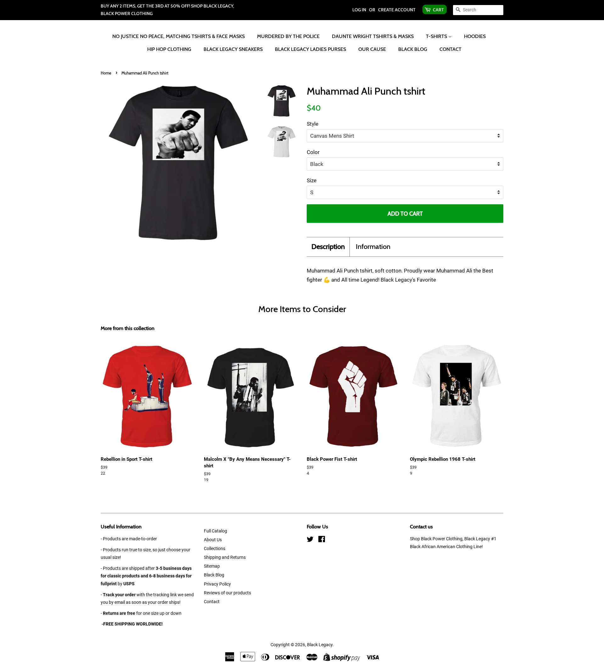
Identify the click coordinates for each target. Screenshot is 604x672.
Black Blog (412, 49)
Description (328, 246)
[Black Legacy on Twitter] (310, 540)
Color (313, 152)
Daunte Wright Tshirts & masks (373, 36)
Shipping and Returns (225, 557)
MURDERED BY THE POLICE (288, 36)
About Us (213, 540)
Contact (450, 49)
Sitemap (212, 566)
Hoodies (475, 36)
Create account (397, 10)
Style (312, 124)
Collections (214, 548)
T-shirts (437, 36)
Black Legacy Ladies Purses (310, 49)
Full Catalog (215, 531)
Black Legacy (320, 644)
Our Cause (372, 49)
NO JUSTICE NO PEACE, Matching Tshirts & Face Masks (178, 36)
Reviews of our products (227, 593)
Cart (438, 10)
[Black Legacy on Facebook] (321, 540)
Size (311, 180)
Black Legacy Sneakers (233, 49)
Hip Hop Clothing (169, 49)
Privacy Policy (217, 584)
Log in (359, 10)
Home (106, 73)
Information (373, 246)
